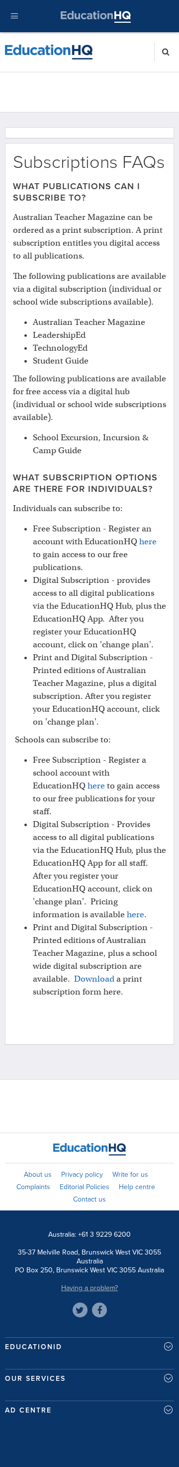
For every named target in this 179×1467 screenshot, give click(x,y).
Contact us (89, 1199)
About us (38, 1174)
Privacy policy (82, 1174)
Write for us (130, 1174)
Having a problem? (89, 1288)
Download (94, 979)
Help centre (137, 1187)
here (148, 541)
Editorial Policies (84, 1187)
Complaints (33, 1187)
